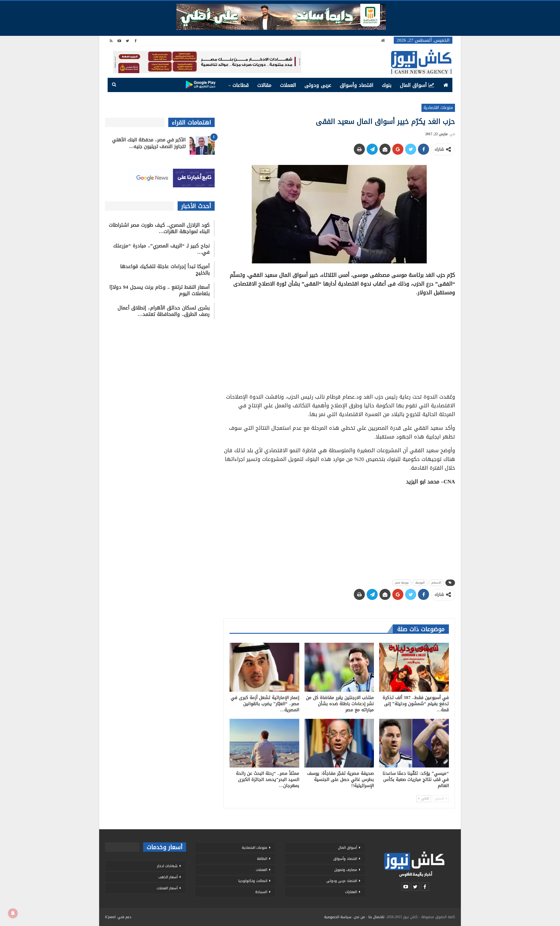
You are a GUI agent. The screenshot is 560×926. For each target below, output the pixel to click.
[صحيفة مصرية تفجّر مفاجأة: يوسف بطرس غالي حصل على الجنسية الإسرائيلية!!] (339, 743)
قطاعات (240, 85)
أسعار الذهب (168, 877)
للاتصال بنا (376, 917)
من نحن (359, 917)
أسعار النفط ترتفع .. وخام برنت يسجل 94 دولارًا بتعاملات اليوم (159, 290)
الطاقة (262, 858)
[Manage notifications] (13, 913)
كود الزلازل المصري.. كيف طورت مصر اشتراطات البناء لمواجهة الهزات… (159, 228)
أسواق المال (413, 85)
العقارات (351, 892)
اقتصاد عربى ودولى (341, 881)
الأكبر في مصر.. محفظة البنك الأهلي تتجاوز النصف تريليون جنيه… (149, 143)
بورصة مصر (402, 582)
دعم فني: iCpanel (118, 917)
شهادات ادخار (167, 866)
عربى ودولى (317, 85)
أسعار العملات (167, 888)
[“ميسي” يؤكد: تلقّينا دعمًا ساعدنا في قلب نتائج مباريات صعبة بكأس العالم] (414, 743)
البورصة (420, 582)
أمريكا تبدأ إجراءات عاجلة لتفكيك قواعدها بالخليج (165, 269)
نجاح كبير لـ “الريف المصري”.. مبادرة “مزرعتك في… (161, 249)
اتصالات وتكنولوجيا (252, 881)
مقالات (264, 85)
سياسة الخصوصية (337, 917)
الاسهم (436, 582)
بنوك (386, 85)
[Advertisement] (339, 342)
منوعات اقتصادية (438, 108)
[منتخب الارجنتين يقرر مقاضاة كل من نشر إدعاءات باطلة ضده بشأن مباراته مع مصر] (339, 667)
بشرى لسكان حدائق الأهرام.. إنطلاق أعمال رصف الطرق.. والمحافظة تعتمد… (164, 311)
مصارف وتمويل (345, 870)
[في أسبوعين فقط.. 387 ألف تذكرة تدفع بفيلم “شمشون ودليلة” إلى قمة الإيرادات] (414, 667)
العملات (288, 85)
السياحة (261, 892)
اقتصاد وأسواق (356, 85)
